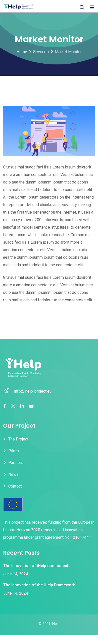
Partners (15, 462)
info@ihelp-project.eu (33, 391)
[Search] (82, 7)
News (13, 474)
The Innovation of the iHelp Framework (39, 585)
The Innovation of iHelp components (37, 565)
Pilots (13, 450)
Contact (15, 486)
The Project (18, 439)
